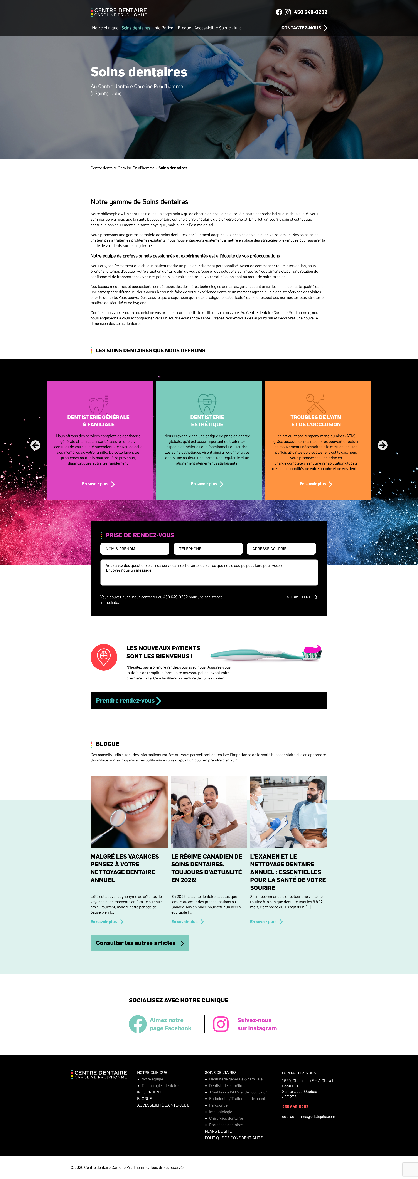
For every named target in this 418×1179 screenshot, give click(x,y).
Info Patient (164, 27)
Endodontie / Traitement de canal (237, 1098)
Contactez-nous (301, 27)
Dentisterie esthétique (227, 1085)
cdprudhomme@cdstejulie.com (308, 1116)
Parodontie (218, 1105)
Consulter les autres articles (136, 942)
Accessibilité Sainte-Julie (218, 27)
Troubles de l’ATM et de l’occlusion (238, 1092)
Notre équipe (152, 1079)
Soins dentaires (135, 27)
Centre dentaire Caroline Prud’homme (123, 168)
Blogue (184, 27)
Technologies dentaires (161, 1085)
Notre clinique (105, 27)
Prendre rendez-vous (125, 700)
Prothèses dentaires (226, 1124)
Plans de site (218, 1131)
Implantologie (220, 1111)
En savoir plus (95, 483)
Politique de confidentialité (234, 1137)
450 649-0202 (310, 12)
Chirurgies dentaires (226, 1118)
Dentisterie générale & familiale (236, 1079)
